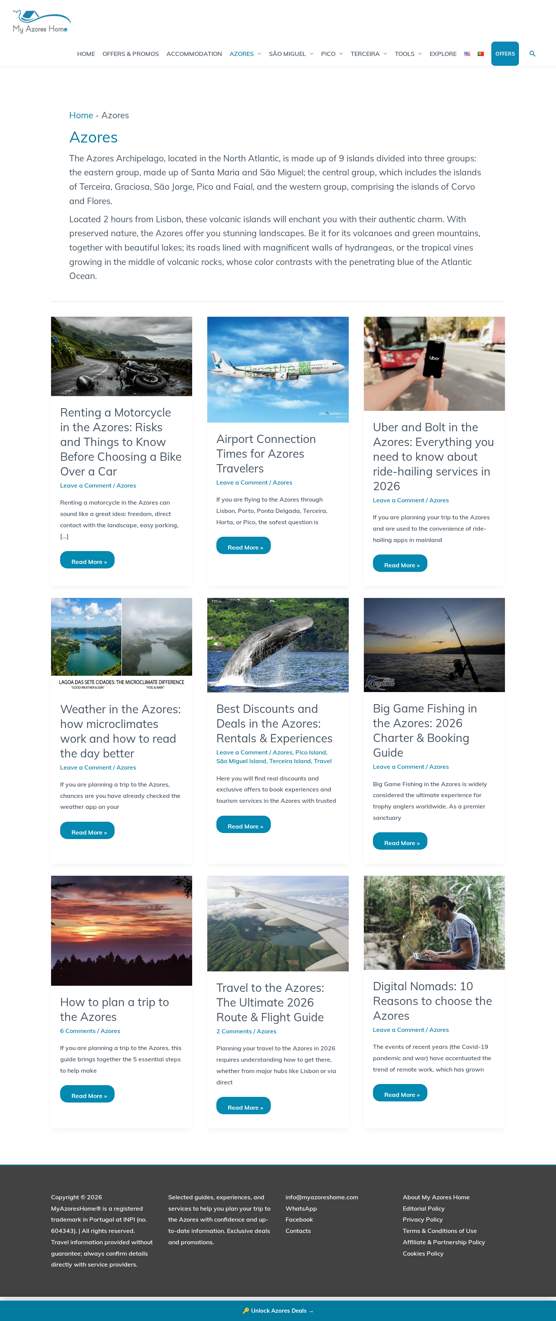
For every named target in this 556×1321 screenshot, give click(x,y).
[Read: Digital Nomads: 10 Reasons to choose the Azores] (434, 922)
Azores (126, 485)
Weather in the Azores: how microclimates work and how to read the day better (120, 731)
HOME (86, 53)
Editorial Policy (424, 1208)
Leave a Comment (86, 485)
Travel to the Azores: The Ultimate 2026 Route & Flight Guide (270, 1002)
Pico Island (310, 752)
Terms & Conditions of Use (440, 1230)
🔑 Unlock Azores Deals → (278, 1310)
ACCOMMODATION (194, 53)
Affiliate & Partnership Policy (444, 1242)
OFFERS (505, 54)
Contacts (298, 1230)
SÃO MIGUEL (287, 53)
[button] (533, 54)
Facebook (299, 1219)
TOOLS (405, 53)
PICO (328, 53)
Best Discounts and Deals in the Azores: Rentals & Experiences (274, 723)
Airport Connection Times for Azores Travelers (266, 453)
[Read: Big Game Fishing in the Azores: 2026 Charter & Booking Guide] (434, 644)
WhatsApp (301, 1208)
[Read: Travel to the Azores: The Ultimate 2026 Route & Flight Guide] (277, 923)
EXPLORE (443, 53)
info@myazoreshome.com (322, 1197)
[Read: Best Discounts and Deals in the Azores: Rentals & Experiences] (277, 644)
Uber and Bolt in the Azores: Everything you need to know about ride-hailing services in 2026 (433, 456)
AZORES (242, 53)
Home (81, 115)
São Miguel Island (241, 761)
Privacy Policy (423, 1219)
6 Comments (78, 1030)
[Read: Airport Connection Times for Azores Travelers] (277, 369)
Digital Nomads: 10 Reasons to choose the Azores (432, 1001)
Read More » (89, 558)
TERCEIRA (365, 53)
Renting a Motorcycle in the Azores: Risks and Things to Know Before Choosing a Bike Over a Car (121, 442)
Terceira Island (290, 761)
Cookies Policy (423, 1253)
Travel (323, 761)
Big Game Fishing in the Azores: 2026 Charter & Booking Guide (425, 730)
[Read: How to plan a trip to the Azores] (121, 930)
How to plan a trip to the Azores (114, 1009)
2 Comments (234, 1031)
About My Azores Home (436, 1197)
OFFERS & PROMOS (131, 53)
